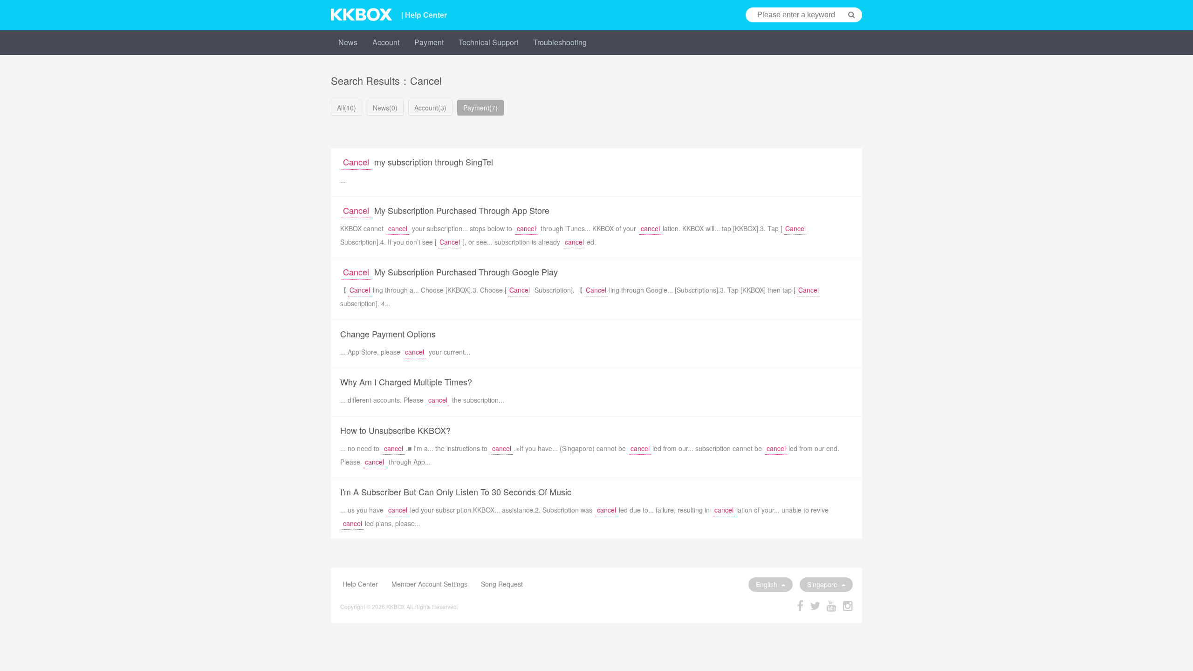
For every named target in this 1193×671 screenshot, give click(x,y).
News (347, 42)
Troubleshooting (560, 42)
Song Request (502, 584)
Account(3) (430, 107)
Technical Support (488, 42)
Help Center (360, 584)
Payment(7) (480, 107)
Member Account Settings (429, 584)
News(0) (385, 107)
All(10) (346, 107)
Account (385, 42)
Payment (429, 42)
